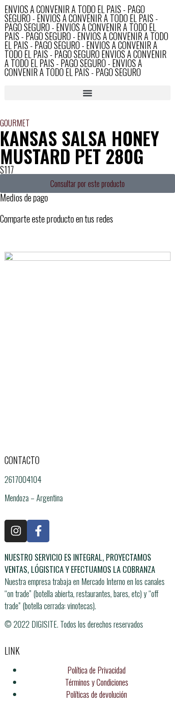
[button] (87, 92)
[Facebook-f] (38, 531)
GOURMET (15, 123)
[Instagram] (15, 531)
